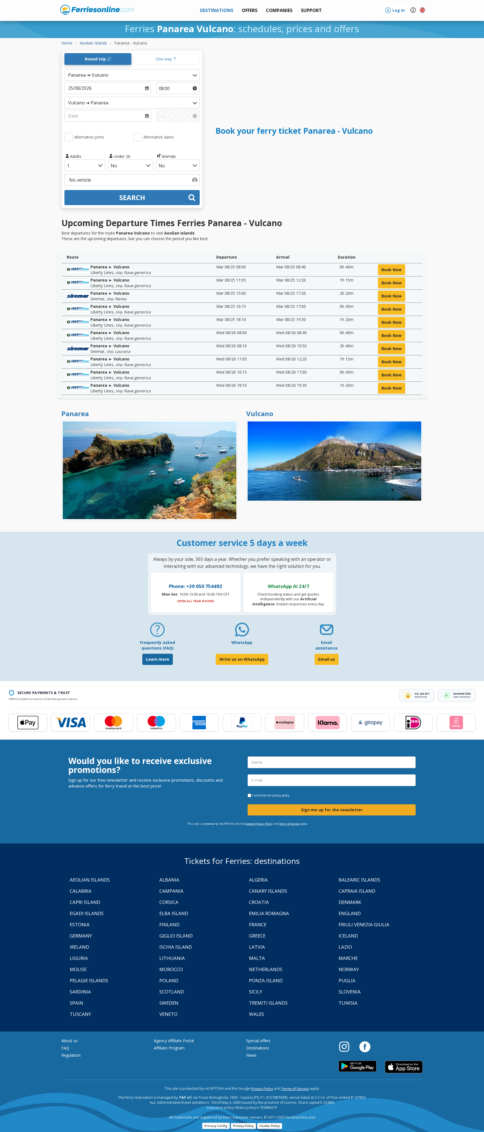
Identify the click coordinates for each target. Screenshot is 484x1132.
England (350, 913)
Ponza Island (266, 980)
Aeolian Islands (90, 879)
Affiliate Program (169, 1048)
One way (164, 59)
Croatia (259, 902)
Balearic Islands (359, 879)
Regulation (71, 1055)
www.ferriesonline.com (97, 9)
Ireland (79, 947)
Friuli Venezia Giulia (364, 924)
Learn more (157, 659)
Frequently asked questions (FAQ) (157, 645)
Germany (81, 935)
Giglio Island (176, 935)
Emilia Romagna (269, 913)
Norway (349, 969)
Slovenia (350, 991)
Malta (257, 958)
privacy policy (280, 795)
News (251, 1055)
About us (69, 1040)
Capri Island (85, 902)
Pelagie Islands (89, 980)
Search (132, 197)
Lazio (345, 947)
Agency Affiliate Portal (174, 1040)
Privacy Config (215, 1126)
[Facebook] (365, 1046)
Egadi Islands (87, 913)
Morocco (171, 969)
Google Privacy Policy (259, 824)
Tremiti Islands (268, 1003)
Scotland (171, 991)
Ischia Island (175, 947)
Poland (168, 980)
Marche (348, 958)
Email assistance (326, 645)
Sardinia (80, 991)
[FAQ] (157, 631)
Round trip (96, 59)
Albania (169, 879)
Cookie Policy (269, 1126)
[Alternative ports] (68, 137)
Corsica (168, 902)
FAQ (65, 1048)
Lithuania (172, 958)
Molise (78, 969)
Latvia (257, 947)
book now (391, 269)
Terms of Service (289, 824)
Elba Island (173, 913)
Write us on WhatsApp (242, 659)
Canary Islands (268, 891)
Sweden (168, 1003)
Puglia (347, 980)
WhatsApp (241, 642)
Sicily (255, 991)
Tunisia (348, 1003)
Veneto (168, 1014)
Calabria (81, 891)
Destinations (257, 1048)
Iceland (348, 935)
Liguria (79, 958)
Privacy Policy (262, 1088)
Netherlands (265, 969)
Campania (171, 891)
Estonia (80, 924)
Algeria (258, 879)
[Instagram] (347, 1046)
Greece (257, 935)
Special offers (258, 1040)
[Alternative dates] (138, 137)
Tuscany (80, 1014)
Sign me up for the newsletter (331, 809)
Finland (169, 924)
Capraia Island (357, 891)
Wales (256, 1014)
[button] (311, 10)
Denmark (350, 902)
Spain (76, 1003)
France (257, 924)
